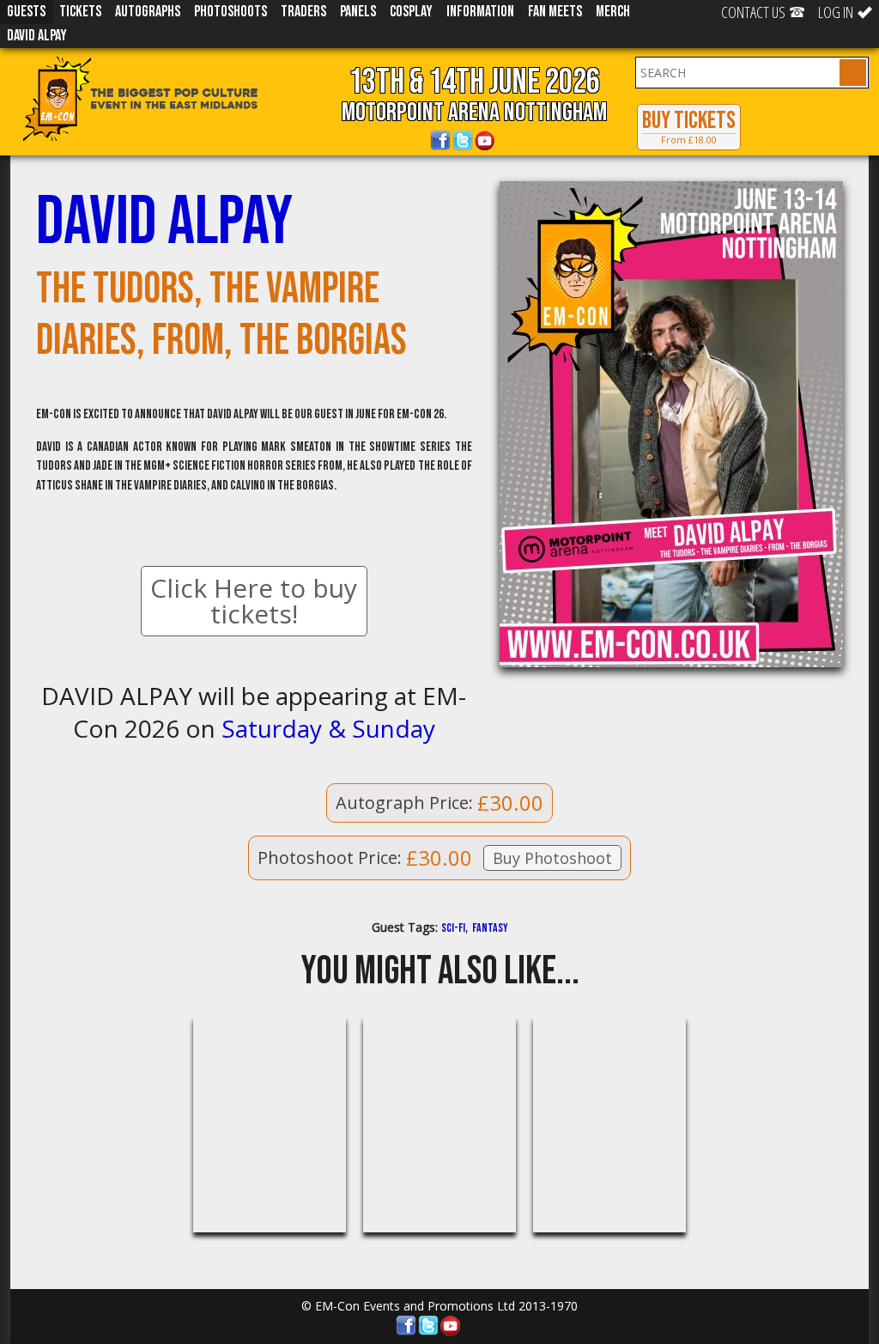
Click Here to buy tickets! (253, 600)
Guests (26, 12)
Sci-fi (453, 928)
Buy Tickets (689, 126)
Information (480, 12)
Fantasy (490, 928)
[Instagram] (507, 141)
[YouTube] (485, 141)
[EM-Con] (164, 99)
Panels (358, 12)
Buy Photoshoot (552, 858)
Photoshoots (230, 12)
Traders (303, 12)
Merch (613, 12)
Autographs (147, 12)
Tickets (80, 12)
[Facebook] (440, 141)
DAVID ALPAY (37, 36)
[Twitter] (462, 141)
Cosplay (411, 12)
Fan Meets (555, 12)
